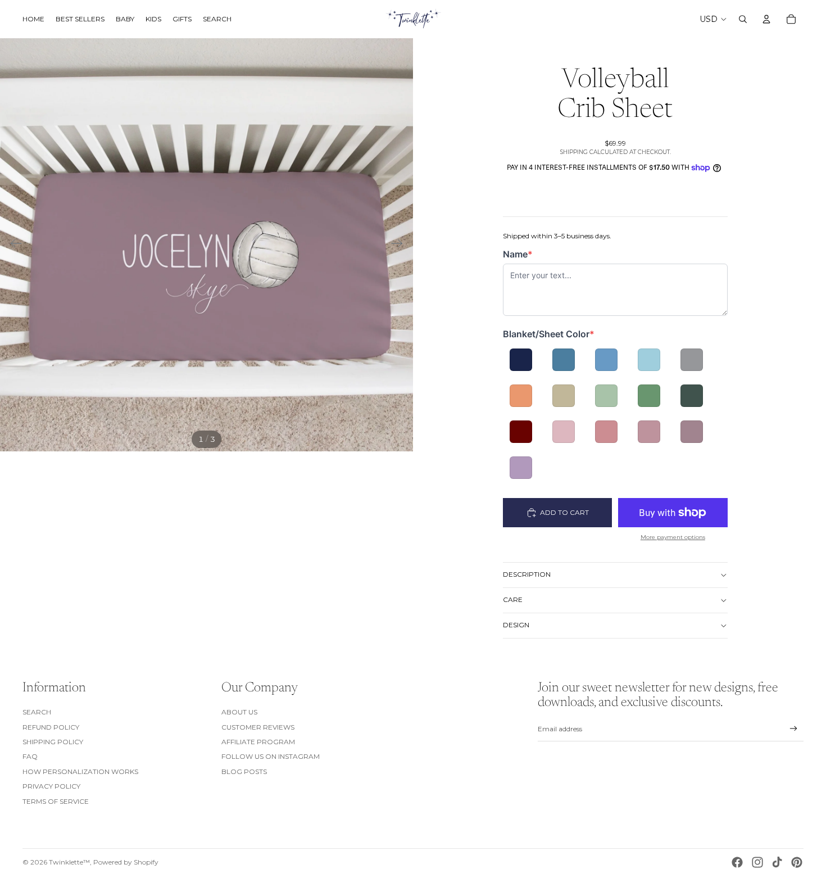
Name (524, 254)
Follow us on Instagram (270, 756)
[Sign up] (794, 729)
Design (516, 625)
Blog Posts (244, 771)
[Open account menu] (766, 19)
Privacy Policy (51, 786)
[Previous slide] (12, 245)
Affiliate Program (258, 741)
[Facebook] (737, 862)
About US (239, 712)
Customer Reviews (257, 727)
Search (36, 712)
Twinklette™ (69, 862)
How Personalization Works (80, 771)
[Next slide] (400, 245)
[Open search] (742, 19)
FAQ (30, 756)
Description (527, 574)
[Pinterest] (797, 862)
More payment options (673, 537)
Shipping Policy (52, 741)
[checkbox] (521, 359)
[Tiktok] (777, 862)
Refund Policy (50, 727)
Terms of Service (55, 801)
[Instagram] (757, 862)
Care (513, 599)
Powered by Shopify (125, 862)
